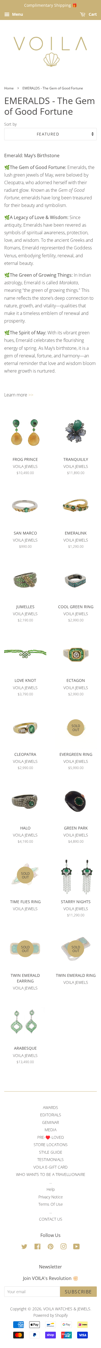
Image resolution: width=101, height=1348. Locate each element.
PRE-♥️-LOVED (50, 1137)
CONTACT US (50, 1219)
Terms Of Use (50, 1204)
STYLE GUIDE (50, 1152)
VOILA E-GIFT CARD (50, 1167)
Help (51, 1189)
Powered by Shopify (50, 1315)
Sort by (10, 124)
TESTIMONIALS (50, 1159)
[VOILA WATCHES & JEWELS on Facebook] (37, 1247)
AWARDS (50, 1107)
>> (30, 395)
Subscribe (78, 1292)
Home (9, 88)
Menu (17, 14)
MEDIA (50, 1129)
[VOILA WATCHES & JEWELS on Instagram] (63, 1247)
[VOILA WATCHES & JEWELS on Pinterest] (50, 1247)
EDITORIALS (50, 1114)
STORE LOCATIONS (51, 1144)
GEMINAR (50, 1122)
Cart (92, 14)
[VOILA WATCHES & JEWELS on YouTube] (76, 1247)
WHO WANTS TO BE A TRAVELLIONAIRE (50, 1174)
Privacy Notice (50, 1197)
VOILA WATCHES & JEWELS (66, 1308)
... (50, 1182)
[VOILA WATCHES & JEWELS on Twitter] (24, 1247)
